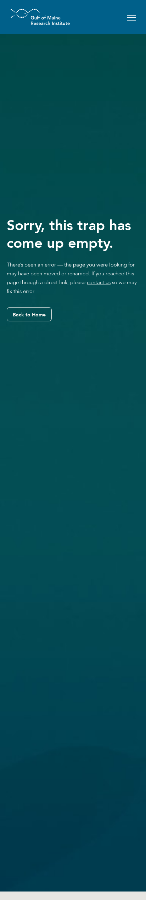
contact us (99, 282)
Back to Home (29, 314)
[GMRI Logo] (31, 17)
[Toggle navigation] (131, 17)
